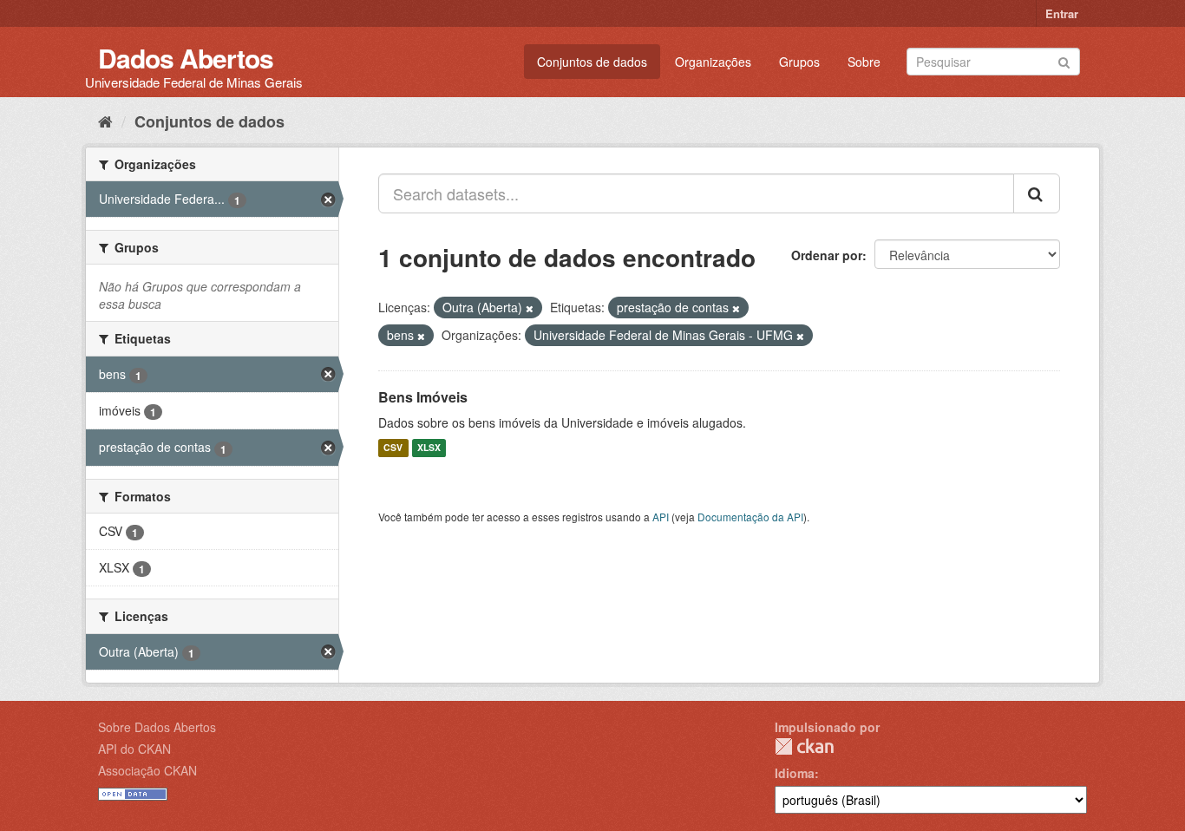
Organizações (713, 61)
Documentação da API (750, 516)
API (660, 516)
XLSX (429, 448)
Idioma (795, 773)
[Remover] (530, 308)
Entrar (1061, 13)
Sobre (864, 61)
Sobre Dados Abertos (157, 727)
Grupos (799, 61)
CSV (393, 448)
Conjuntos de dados (592, 61)
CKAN (804, 746)
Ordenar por (826, 255)
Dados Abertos (185, 57)
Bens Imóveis (423, 397)
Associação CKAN (147, 770)
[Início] (105, 120)
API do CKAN (134, 748)
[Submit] (1064, 60)
